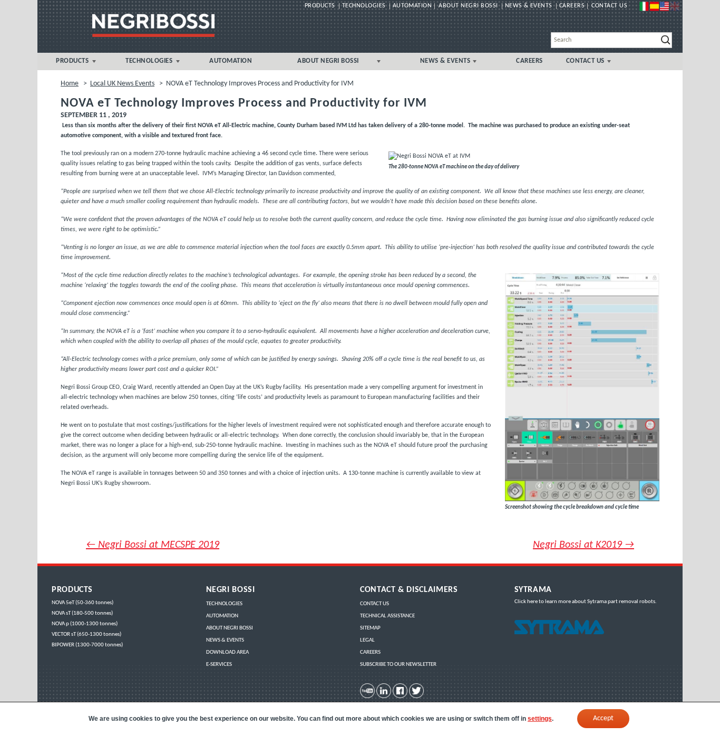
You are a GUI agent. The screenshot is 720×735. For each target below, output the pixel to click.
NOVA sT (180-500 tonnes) (82, 613)
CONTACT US (585, 61)
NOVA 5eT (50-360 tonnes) (82, 603)
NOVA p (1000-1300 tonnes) (85, 624)
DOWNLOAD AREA (227, 652)
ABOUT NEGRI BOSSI (328, 61)
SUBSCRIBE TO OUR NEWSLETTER (398, 664)
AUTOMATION (230, 61)
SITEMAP (370, 628)
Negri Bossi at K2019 (583, 545)
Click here (526, 602)
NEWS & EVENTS (445, 61)
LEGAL (367, 640)
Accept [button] (603, 718)
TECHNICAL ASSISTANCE (387, 616)
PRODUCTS (72, 61)
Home (70, 84)
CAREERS (529, 61)
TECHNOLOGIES (148, 61)
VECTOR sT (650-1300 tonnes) (86, 634)
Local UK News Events (122, 84)
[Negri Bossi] (153, 25)
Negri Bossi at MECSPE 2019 (152, 545)
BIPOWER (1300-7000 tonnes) (87, 645)
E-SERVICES (219, 664)
